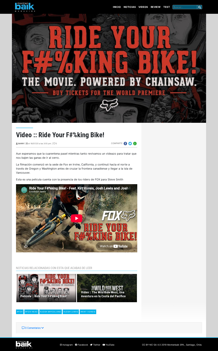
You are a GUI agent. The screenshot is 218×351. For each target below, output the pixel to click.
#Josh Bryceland (50, 312)
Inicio (117, 6)
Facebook (82, 345)
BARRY (21, 143)
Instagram (67, 345)
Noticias (130, 6)
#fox (20, 312)
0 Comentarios (33, 328)
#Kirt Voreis (88, 312)
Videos (143, 6)
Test (166, 6)
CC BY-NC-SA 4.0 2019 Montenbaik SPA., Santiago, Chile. (172, 345)
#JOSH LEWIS (71, 312)
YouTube (109, 345)
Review (156, 6)
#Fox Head (31, 312)
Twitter (96, 345)
